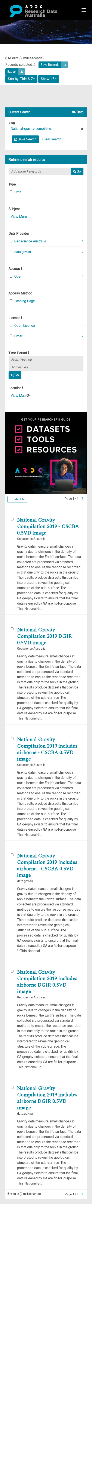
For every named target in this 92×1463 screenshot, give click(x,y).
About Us (20, 1207)
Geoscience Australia (30, 241)
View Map (19, 396)
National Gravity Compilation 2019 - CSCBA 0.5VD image (48, 526)
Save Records (50, 64)
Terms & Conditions (28, 1240)
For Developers (25, 1227)
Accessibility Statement (31, 1251)
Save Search (26, 139)
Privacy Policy (24, 1245)
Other (18, 336)
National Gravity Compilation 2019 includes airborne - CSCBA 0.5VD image (47, 749)
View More (19, 217)
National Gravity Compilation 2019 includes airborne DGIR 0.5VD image (47, 981)
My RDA (19, 1212)
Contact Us (21, 1217)
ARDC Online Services (29, 1232)
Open (18, 276)
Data (17, 192)
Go (78, 171)
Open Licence (24, 326)
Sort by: (20, 79)
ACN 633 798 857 (13, 1258)
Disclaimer (21, 1222)
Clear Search (51, 139)
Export (11, 71)
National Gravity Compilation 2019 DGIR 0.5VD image (44, 636)
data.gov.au (22, 252)
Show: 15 (48, 79)
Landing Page (24, 301)
